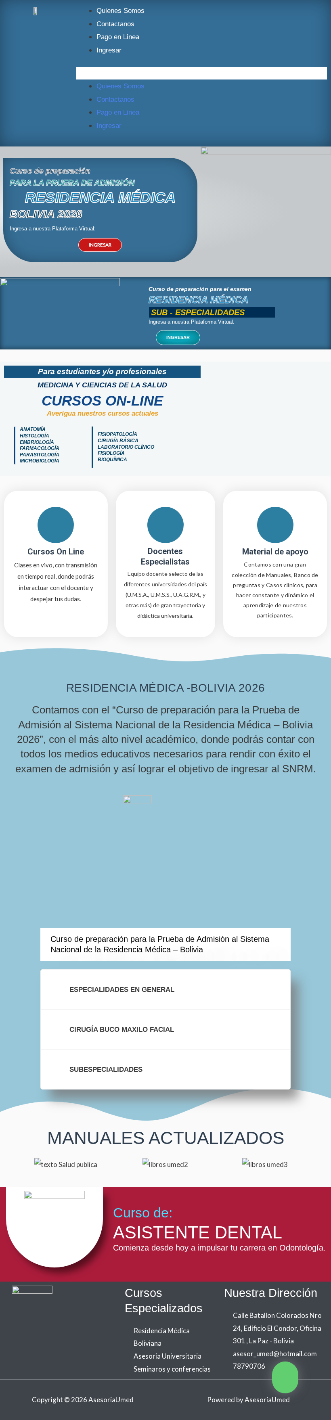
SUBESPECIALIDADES (105, 1069)
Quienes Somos (120, 11)
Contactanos (115, 24)
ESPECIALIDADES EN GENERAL (121, 989)
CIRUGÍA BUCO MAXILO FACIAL (121, 1029)
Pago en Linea (117, 37)
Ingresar (109, 50)
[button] (201, 73)
